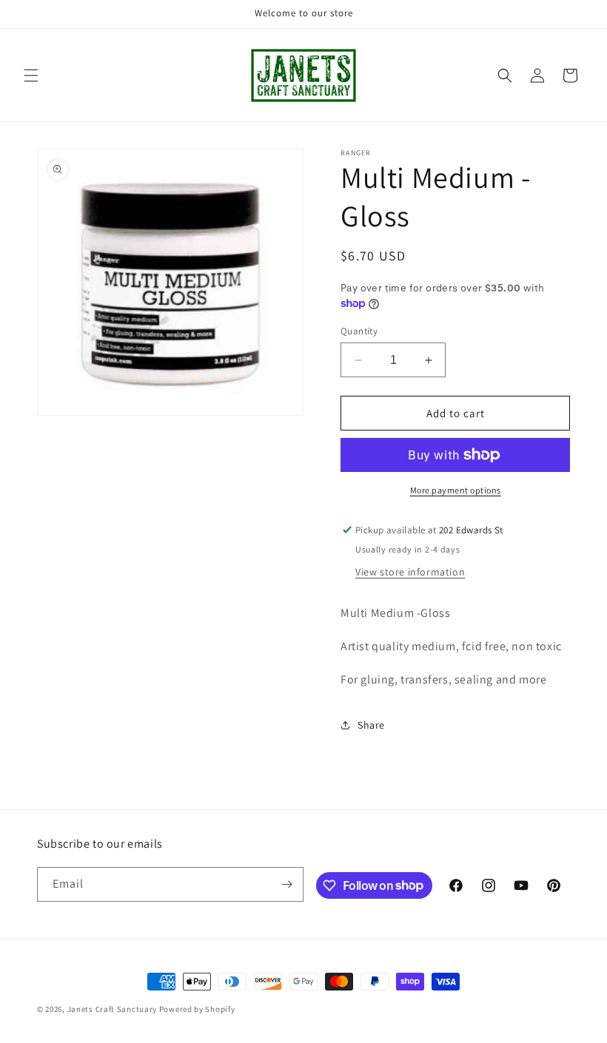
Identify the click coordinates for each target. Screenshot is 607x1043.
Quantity (359, 331)
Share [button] (371, 725)
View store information (410, 571)
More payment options (455, 490)
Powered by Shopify (197, 1009)
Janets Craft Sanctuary (112, 1009)
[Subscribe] (286, 884)
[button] (31, 75)
